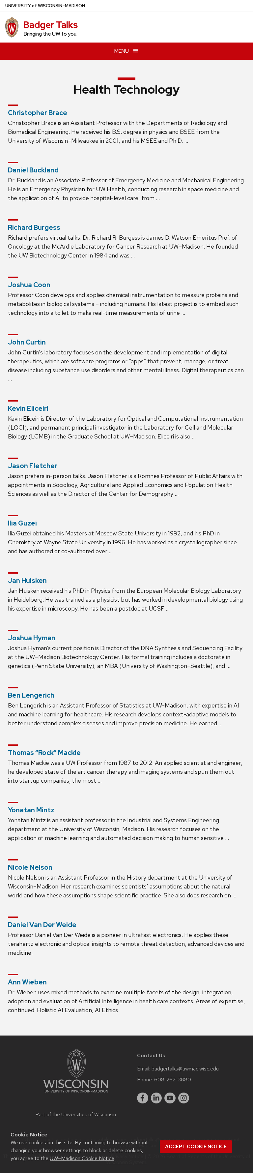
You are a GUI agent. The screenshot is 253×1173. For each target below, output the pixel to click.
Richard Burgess (34, 227)
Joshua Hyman (31, 638)
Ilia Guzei (22, 523)
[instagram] (183, 1098)
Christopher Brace (37, 112)
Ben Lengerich (31, 695)
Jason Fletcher (32, 466)
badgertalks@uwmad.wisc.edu (185, 1069)
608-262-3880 (172, 1079)
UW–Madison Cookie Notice (82, 1158)
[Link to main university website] (76, 1093)
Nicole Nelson (30, 867)
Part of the (76, 1114)
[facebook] (142, 1098)
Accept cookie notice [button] (196, 1146)
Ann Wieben (27, 982)
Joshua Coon (29, 285)
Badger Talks (50, 25)
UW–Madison (45, 6)
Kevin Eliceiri (28, 408)
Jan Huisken (27, 580)
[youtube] (170, 1098)
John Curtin (27, 342)
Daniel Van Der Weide (42, 924)
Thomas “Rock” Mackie (44, 752)
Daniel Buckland (33, 170)
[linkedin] (156, 1098)
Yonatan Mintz (31, 810)
